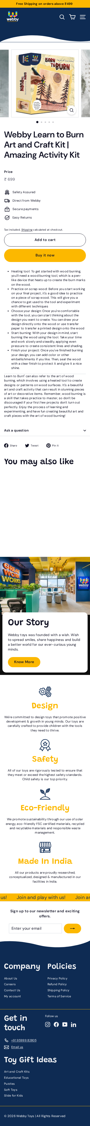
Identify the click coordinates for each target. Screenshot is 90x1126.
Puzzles (9, 1084)
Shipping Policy (59, 990)
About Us (10, 978)
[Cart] (72, 17)
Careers (10, 984)
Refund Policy (57, 984)
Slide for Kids (13, 1096)
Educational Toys (16, 1078)
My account (12, 996)
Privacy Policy (58, 978)
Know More (24, 661)
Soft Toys (10, 1090)
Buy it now (45, 255)
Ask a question (16, 430)
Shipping (27, 229)
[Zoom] (71, 110)
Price (8, 172)
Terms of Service (59, 996)
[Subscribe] (72, 928)
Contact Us (12, 990)
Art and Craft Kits (17, 1072)
